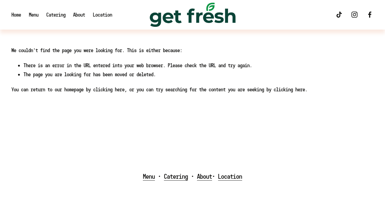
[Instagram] (354, 14)
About (79, 14)
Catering (56, 14)
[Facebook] (370, 14)
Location (102, 14)
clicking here (109, 89)
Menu (33, 14)
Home (16, 14)
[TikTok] (339, 14)
